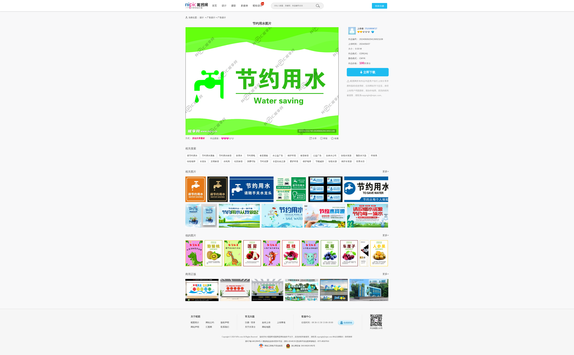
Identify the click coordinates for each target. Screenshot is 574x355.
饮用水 (239, 155)
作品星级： (215, 138)
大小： (351, 49)
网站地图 (266, 327)
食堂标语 (304, 155)
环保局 (374, 155)
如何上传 (266, 322)
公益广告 (317, 155)
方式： (188, 138)
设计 (224, 5)
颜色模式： (353, 58)
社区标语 (238, 161)
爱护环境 (294, 161)
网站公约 (210, 322)
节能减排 (320, 161)
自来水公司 (331, 155)
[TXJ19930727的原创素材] (352, 30)
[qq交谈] (346, 322)
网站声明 (195, 327)
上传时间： (353, 44)
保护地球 (307, 161)
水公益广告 (278, 155)
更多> (386, 171)
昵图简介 (195, 322)
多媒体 (244, 5)
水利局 (226, 161)
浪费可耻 (251, 161)
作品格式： (353, 53)
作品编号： (353, 39)
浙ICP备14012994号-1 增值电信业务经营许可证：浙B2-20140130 (270, 341)
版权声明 (225, 322)
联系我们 (225, 327)
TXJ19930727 (371, 28)
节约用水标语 (225, 155)
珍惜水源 (332, 161)
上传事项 (281, 322)
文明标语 (215, 161)
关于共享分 (250, 327)
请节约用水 (192, 155)
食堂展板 (264, 155)
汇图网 (209, 327)
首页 (214, 5)
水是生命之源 (279, 161)
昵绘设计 (257, 5)
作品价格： (353, 63)
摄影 (233, 5)
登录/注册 (379, 6)
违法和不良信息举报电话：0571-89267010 (312, 341)
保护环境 (291, 155)
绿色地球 (191, 161)
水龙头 (203, 161)
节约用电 (251, 155)
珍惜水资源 (346, 155)
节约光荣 (264, 161)
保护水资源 (346, 161)
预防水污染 (361, 155)
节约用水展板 (208, 155)
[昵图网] (196, 5)
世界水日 (360, 161)
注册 (247, 322)
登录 (253, 322)
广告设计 (211, 17)
